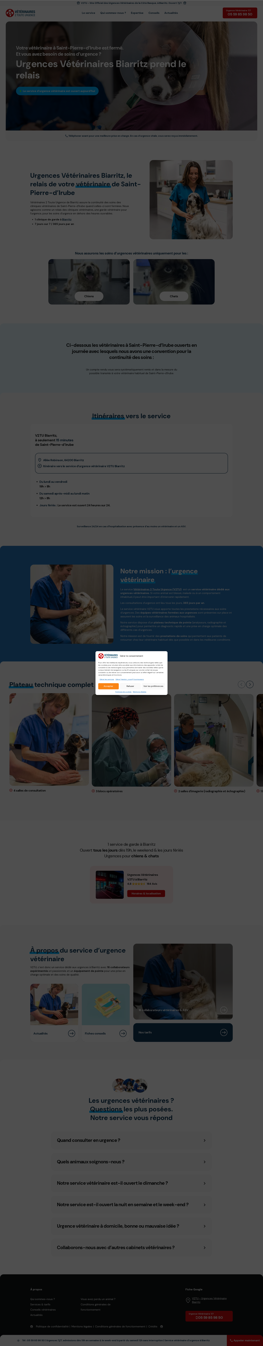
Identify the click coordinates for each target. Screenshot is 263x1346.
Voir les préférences (153, 686)
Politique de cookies (123, 692)
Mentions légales (139, 692)
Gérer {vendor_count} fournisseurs (129, 679)
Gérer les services (107, 679)
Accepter (108, 686)
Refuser (130, 686)
